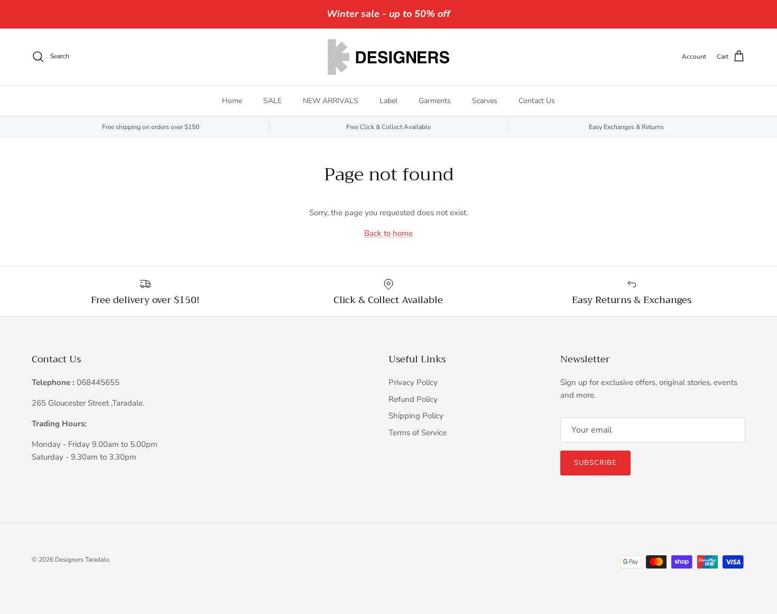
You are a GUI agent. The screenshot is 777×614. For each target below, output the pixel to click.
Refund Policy (413, 399)
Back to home (388, 233)
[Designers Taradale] (388, 57)
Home (232, 101)
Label (388, 101)
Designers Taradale (82, 559)
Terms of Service (417, 432)
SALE (272, 101)
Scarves (484, 101)
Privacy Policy (413, 382)
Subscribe (595, 463)
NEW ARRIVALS (330, 101)
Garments (435, 101)
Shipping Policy (415, 415)
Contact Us (537, 101)
